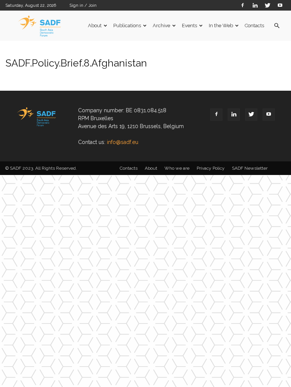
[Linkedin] (255, 5)
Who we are (176, 168)
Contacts (254, 25)
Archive (161, 25)
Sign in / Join (83, 5)
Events (189, 25)
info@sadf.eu (122, 142)
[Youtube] (280, 5)
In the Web (221, 25)
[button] (277, 25)
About (95, 25)
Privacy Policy (211, 168)
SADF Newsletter (250, 168)
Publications (127, 25)
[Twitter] (267, 5)
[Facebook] (242, 5)
